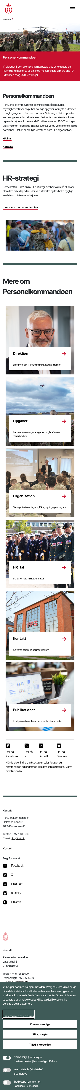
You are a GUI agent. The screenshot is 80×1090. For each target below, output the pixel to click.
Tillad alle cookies (40, 1044)
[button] (35, 1055)
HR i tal (7, 138)
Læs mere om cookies (18, 1016)
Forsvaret (7, 19)
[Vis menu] (72, 7)
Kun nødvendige (40, 1024)
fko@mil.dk (18, 838)
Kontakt (8, 146)
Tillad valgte (40, 1034)
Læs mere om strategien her (20, 207)
